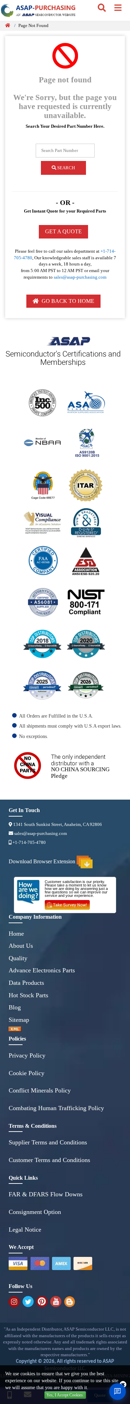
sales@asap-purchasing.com (80, 277)
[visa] (18, 1263)
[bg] (69, 1301)
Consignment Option (35, 1211)
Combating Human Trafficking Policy (56, 1108)
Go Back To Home (66, 301)
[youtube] (55, 1301)
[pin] (41, 1301)
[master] (40, 1263)
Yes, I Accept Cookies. (65, 1395)
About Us (21, 945)
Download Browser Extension (43, 861)
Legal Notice (25, 1229)
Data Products (26, 982)
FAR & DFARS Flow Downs (46, 1194)
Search (65, 167)
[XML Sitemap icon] (65, 1029)
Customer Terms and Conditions (49, 1159)
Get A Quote (63, 231)
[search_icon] (102, 8)
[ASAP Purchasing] (60, 12)
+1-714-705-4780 (28, 842)
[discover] (82, 1263)
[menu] (118, 8)
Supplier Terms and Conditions (48, 1142)
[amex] (61, 1263)
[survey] (70, 903)
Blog (15, 1007)
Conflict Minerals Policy (40, 1090)
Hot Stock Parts (28, 995)
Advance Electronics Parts (42, 970)
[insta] (14, 1301)
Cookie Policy (26, 1073)
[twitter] (28, 1301)
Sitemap (19, 1019)
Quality (18, 958)
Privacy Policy (27, 1055)
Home (16, 933)
